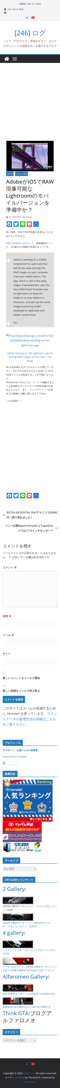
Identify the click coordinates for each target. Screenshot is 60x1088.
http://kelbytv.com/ (16, 243)
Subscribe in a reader (15, 756)
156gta (29, 217)
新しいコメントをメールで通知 (21, 678)
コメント (10, 567)
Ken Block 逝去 (16, 9)
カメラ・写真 (21, 174)
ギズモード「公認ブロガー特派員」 (21, 750)
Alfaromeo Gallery (25, 976)
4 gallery (13, 932)
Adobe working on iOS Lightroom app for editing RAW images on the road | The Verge (31, 329)
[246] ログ (30, 32)
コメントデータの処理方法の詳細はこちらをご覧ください (30, 719)
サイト (7, 653)
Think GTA (15, 1013)
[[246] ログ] (7, 59)
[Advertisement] (30, 95)
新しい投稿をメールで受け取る (21, 691)
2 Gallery (14, 888)
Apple (9, 174)
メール (8, 635)
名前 (7, 616)
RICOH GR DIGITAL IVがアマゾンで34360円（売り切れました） (32, 515)
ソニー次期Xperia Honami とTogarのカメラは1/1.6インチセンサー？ (29, 528)
